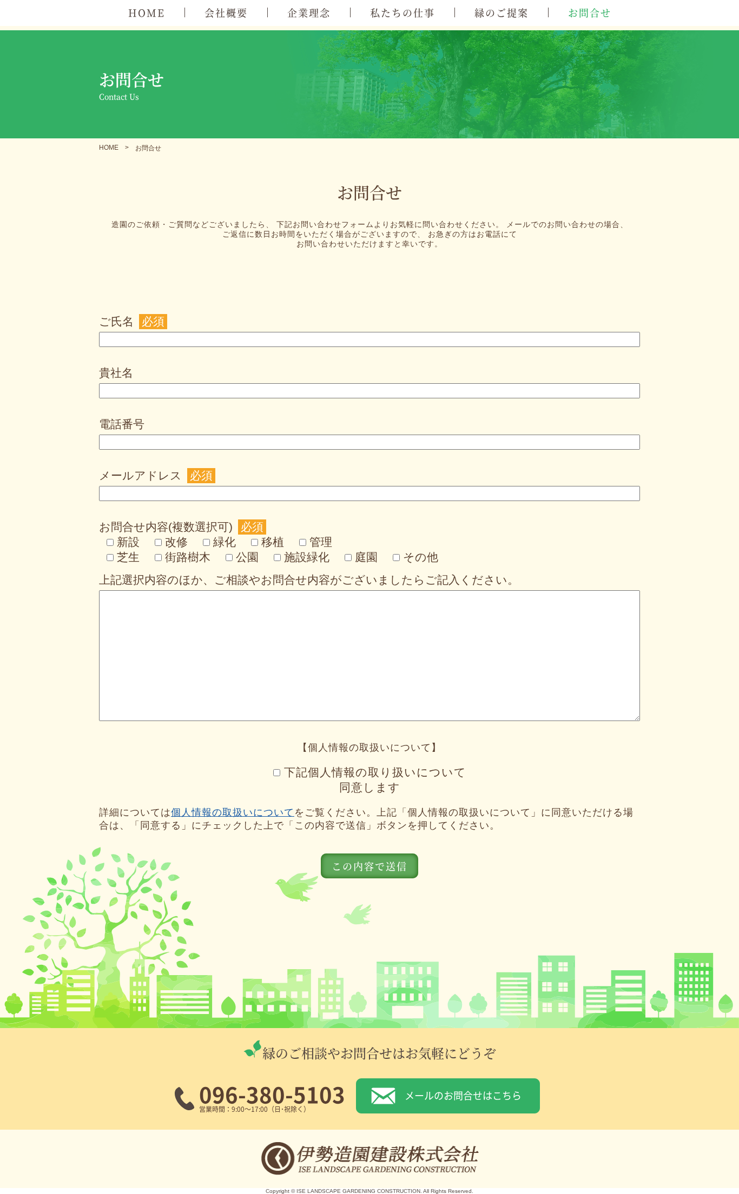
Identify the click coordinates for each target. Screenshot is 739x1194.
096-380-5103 (272, 1094)
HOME (146, 12)
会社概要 (226, 12)
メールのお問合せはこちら (463, 1095)
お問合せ (589, 12)
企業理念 (309, 12)
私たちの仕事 (402, 12)
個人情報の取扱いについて (232, 812)
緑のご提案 (501, 12)
